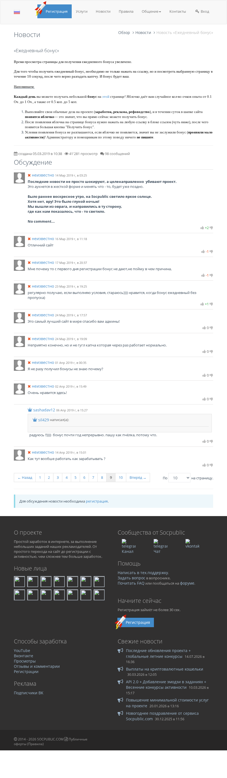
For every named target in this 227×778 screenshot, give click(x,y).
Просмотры (25, 661)
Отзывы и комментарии (37, 666)
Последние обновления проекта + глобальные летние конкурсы (158, 653)
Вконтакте (23, 655)
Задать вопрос (131, 577)
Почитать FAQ (131, 583)
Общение (150, 11)
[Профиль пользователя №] (19, 177)
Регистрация (57, 11)
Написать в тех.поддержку (143, 572)
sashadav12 (44, 409)
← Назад (24, 477)
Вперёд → (138, 477)
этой (105, 96)
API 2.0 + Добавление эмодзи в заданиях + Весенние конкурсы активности (166, 684)
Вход (204, 11)
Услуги (81, 11)
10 (121, 477)
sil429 (43, 419)
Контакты (177, 11)
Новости (103, 11)
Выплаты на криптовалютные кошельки (164, 669)
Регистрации (26, 671)
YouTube (22, 650)
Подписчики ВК (28, 692)
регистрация (97, 501)
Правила (126, 11)
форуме (187, 583)
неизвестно (43, 175)
